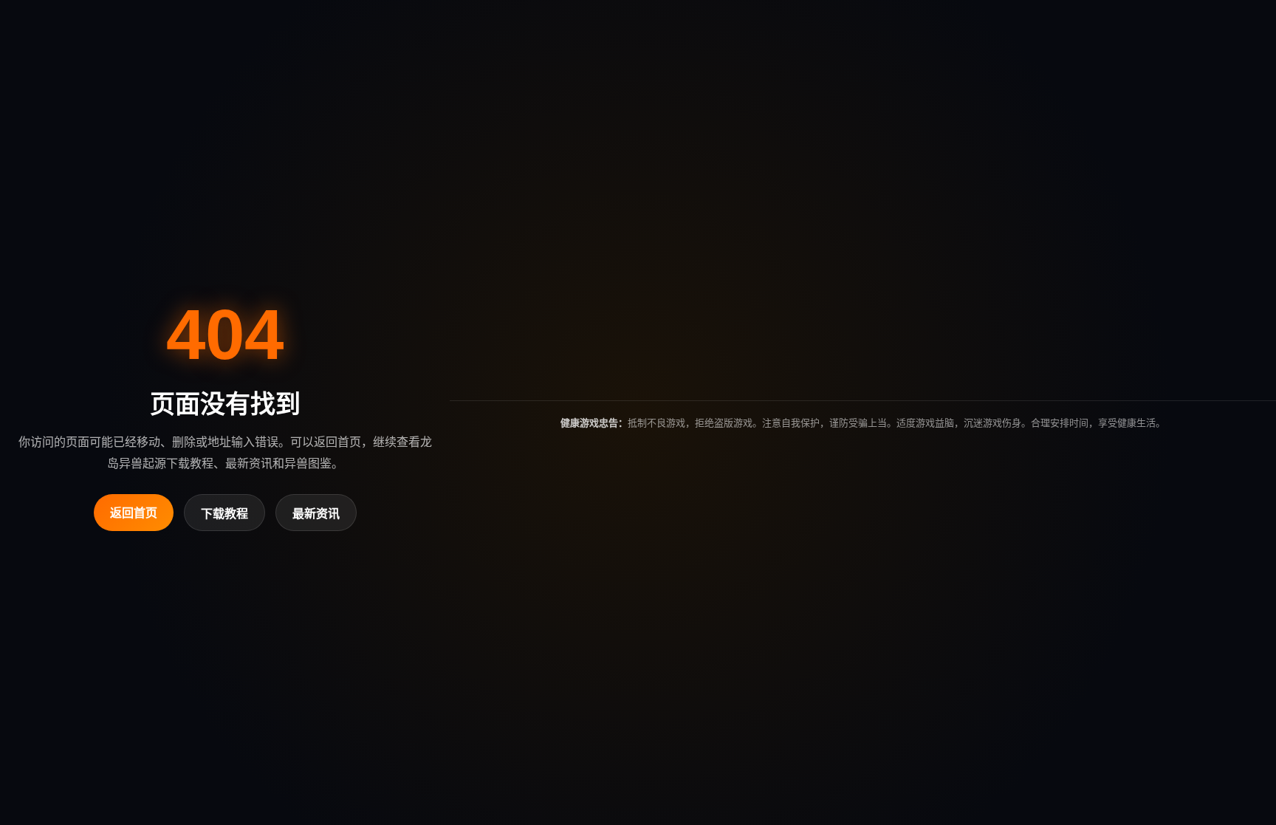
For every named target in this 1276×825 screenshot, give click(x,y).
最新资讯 (316, 513)
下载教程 (224, 513)
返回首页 (133, 513)
